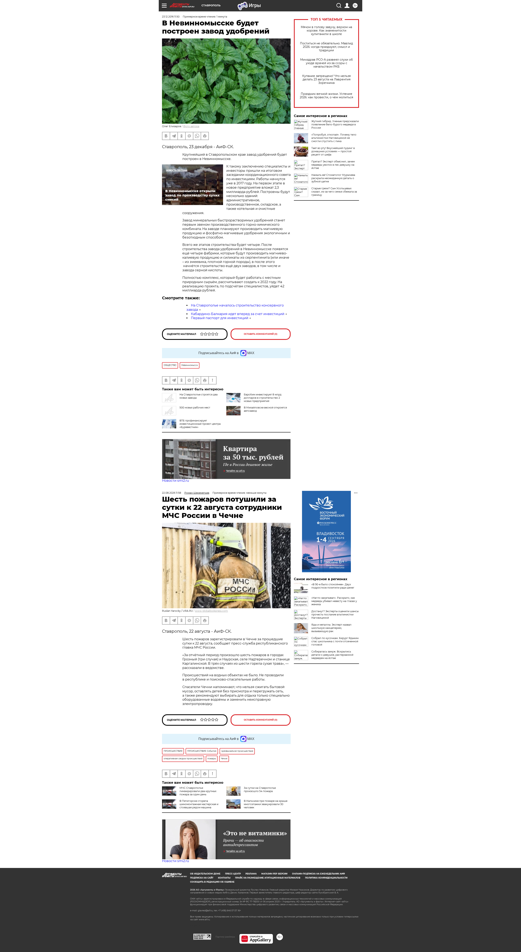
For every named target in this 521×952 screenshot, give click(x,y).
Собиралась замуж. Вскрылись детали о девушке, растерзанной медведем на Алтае (332, 655)
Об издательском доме (205, 873)
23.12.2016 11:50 (171, 16)
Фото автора (191, 126)
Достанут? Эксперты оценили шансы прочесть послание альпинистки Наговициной (335, 614)
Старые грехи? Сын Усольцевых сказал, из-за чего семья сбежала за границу (334, 191)
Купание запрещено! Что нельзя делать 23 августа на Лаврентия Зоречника (326, 79)
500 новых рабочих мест (195, 407)
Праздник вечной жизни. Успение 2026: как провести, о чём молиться (326, 95)
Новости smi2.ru (175, 481)
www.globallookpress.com (211, 610)
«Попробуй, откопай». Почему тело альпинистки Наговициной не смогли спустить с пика (333, 138)
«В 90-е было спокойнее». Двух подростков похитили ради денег (332, 586)
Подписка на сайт (201, 877)
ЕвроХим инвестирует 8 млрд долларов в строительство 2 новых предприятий (262, 398)
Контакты (224, 877)
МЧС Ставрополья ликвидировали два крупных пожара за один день (198, 791)
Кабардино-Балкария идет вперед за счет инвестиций (237, 314)
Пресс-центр (233, 873)
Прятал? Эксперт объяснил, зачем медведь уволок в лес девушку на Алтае (333, 165)
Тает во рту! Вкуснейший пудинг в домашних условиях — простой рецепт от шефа (333, 151)
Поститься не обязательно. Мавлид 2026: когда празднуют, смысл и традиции (326, 47)
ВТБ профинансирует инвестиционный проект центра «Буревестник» (200, 424)
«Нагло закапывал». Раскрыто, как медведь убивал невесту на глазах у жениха (334, 601)
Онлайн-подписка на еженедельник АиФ (318, 873)
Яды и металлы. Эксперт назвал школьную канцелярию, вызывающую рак (331, 628)
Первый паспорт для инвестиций (219, 318)
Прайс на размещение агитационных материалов (267, 877)
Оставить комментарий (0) (260, 334)
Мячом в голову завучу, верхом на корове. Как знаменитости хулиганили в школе (326, 30)
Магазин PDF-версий (274, 873)
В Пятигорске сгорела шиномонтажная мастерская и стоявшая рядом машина (199, 804)
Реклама (251, 873)
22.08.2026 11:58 (171, 492)
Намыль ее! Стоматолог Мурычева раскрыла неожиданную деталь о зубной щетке (333, 178)
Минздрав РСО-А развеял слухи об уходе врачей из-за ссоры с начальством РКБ (326, 63)
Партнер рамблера (225, 937)
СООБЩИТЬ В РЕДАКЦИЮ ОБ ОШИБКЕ (212, 882)
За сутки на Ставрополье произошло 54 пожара (260, 789)
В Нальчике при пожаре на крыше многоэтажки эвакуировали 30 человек (265, 804)
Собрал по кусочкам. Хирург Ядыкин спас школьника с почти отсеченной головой (335, 641)
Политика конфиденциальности (326, 877)
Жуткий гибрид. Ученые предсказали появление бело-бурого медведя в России (335, 124)
